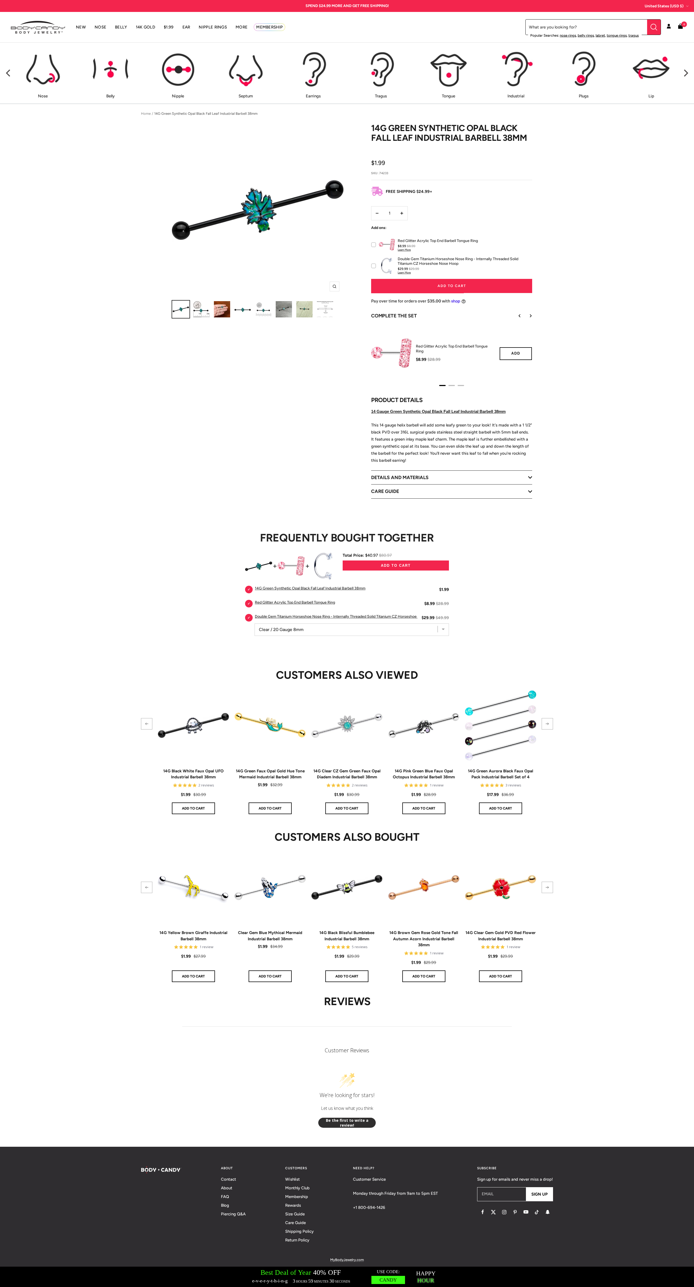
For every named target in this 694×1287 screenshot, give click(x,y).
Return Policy (297, 1240)
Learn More (404, 249)
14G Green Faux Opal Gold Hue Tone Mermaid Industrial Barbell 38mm (270, 774)
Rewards (293, 1205)
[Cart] (680, 27)
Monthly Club (297, 1188)
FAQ (225, 1196)
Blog (225, 1205)
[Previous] (9, 73)
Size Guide (295, 1214)
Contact (228, 1179)
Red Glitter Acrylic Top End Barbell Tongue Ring (452, 348)
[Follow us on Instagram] (504, 1212)
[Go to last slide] (515, 315)
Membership (296, 1196)
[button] (146, 723)
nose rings (568, 35)
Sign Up (539, 1194)
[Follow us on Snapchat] (547, 1212)
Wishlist (292, 1179)
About (226, 1188)
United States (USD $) (664, 6)
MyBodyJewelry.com (347, 1260)
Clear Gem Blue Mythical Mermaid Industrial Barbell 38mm (270, 935)
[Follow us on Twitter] (493, 1212)
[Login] (668, 27)
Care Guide (295, 1222)
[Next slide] (526, 315)
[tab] (442, 385)
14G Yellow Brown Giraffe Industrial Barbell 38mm (193, 935)
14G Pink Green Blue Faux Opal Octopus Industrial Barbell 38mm (424, 774)
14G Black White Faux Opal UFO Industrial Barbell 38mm (193, 774)
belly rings (586, 35)
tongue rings (617, 35)
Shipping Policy (299, 1231)
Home (146, 114)
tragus (633, 35)
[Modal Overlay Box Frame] (347, 1277)
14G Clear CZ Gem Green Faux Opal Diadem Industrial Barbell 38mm (347, 774)
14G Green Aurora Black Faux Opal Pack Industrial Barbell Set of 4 (500, 774)
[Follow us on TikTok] (536, 1212)
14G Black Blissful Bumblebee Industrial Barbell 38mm (346, 935)
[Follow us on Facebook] (482, 1212)
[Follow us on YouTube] (525, 1212)
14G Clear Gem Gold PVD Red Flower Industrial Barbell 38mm (500, 935)
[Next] (685, 73)
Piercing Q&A (233, 1214)
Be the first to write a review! (347, 1123)
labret (600, 35)
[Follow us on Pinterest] (515, 1212)
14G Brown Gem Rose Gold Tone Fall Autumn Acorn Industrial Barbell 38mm (423, 938)
